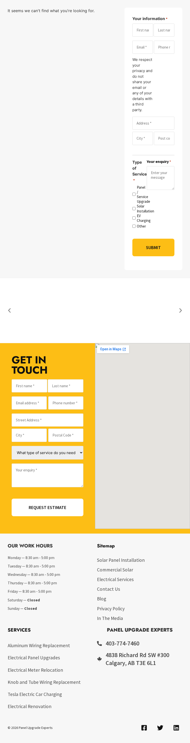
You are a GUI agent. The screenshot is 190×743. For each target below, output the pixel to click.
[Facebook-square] (144, 728)
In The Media (110, 618)
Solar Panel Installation (121, 560)
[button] (9, 310)
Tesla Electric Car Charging (35, 694)
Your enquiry (159, 161)
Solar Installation (139, 208)
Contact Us (108, 589)
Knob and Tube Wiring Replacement (44, 682)
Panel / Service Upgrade (139, 194)
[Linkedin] (176, 728)
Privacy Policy (111, 609)
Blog (101, 599)
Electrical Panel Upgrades (34, 658)
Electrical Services (115, 579)
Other (139, 226)
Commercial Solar (115, 570)
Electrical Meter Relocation (35, 670)
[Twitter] (160, 728)
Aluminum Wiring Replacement (39, 645)
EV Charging (139, 218)
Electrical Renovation (29, 706)
